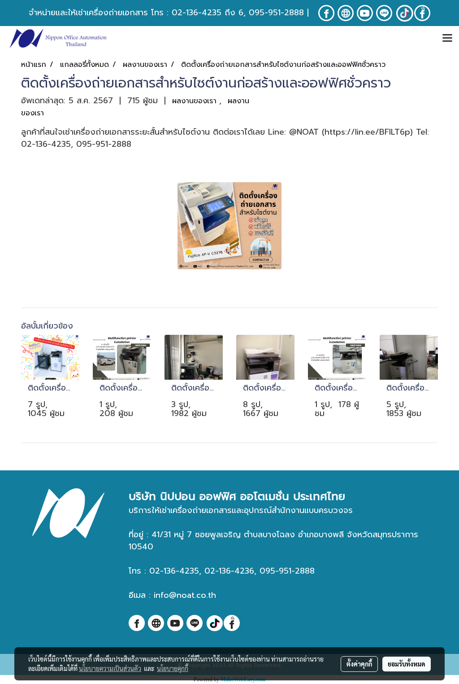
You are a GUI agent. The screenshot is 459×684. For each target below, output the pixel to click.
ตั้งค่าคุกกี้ (359, 664)
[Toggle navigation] (447, 38)
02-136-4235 (196, 12)
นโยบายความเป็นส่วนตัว (110, 668)
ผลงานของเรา (195, 101)
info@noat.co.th (185, 595)
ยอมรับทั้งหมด (406, 664)
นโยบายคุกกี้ (172, 668)
